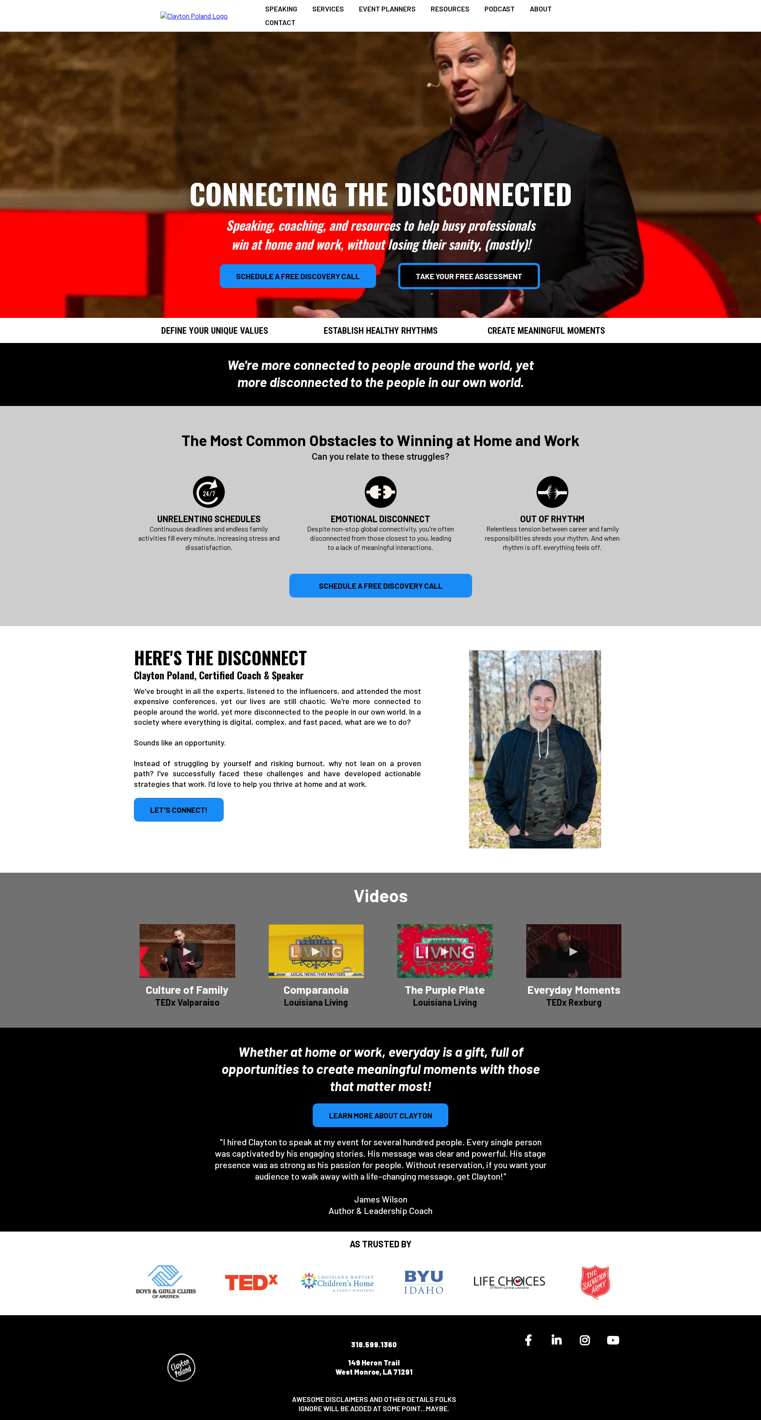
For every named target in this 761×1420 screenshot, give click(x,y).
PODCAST (499, 8)
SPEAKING (281, 8)
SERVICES (328, 8)
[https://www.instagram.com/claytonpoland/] (587, 1340)
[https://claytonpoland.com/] (194, 15)
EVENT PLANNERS (387, 8)
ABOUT (541, 8)
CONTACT (280, 22)
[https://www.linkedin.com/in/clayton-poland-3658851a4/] (559, 1340)
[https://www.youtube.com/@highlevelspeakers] (615, 1340)
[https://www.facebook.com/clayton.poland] (530, 1340)
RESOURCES (450, 8)
